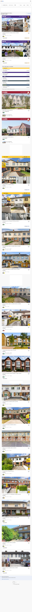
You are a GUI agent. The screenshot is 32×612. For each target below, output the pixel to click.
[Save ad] (29, 33)
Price (20, 5)
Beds (24, 5)
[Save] (30, 5)
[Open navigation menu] (30, 1)
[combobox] (9, 5)
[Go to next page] (18, 582)
